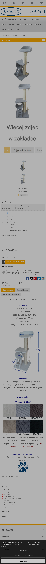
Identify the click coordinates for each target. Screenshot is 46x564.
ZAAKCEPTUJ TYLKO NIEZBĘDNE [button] (23, 556)
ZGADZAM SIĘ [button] (23, 561)
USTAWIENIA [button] (23, 550)
